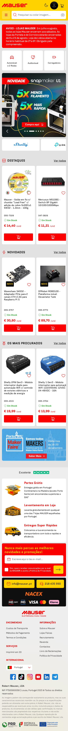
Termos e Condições (16, 637)
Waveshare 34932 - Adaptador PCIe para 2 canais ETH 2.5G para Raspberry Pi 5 (16, 295)
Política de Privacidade (51, 655)
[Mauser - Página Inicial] (14, 5)
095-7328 (9, 215)
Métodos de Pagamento (18, 633)
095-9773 (43, 310)
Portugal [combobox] (18, 667)
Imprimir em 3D (14, 652)
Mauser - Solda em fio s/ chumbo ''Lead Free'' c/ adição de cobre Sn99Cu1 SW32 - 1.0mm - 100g (17, 203)
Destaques (16, 160)
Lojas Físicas (46, 633)
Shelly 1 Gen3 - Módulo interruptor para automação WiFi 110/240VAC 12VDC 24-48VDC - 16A (52, 386)
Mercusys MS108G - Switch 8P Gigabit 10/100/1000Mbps (49, 202)
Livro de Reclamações (50, 651)
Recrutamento (47, 637)
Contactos (45, 646)
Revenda (44, 642)
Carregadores (54, 62)
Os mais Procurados (24, 343)
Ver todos (60, 161)
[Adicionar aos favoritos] (29, 193)
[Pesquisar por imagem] (62, 15)
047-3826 (43, 215)
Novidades (16, 252)
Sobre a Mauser (47, 628)
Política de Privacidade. (40, 570)
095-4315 (9, 401)
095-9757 (9, 310)
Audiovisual (33, 63)
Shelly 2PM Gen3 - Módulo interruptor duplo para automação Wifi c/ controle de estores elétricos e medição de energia (18, 388)
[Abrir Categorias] (6, 15)
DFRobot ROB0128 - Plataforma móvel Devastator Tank (49, 294)
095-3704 (43, 401)
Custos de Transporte (17, 628)
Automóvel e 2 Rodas (12, 64)
